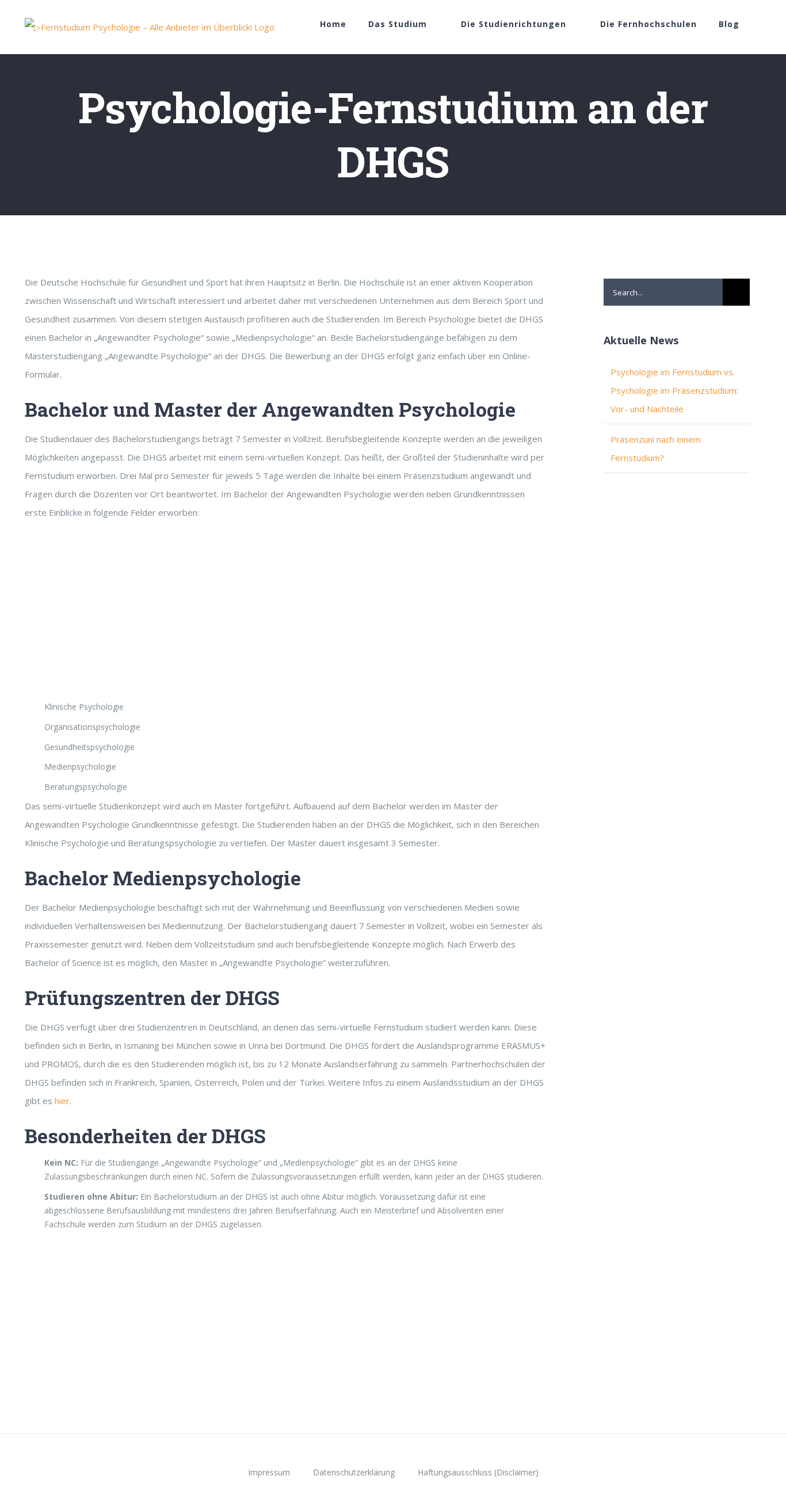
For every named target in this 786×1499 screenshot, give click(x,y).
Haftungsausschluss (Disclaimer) (478, 1472)
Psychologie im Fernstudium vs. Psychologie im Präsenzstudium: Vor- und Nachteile (674, 390)
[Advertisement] (285, 613)
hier (62, 1100)
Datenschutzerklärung (354, 1472)
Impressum (269, 1472)
